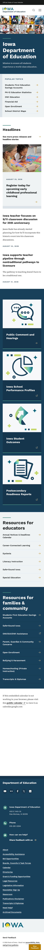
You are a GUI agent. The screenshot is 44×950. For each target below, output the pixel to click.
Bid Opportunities (11, 859)
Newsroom (7, 894)
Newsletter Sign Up (11, 890)
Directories (8, 872)
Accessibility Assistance (14, 854)
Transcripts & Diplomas (13, 903)
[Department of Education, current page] (8, 9)
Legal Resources (10, 881)
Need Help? (8, 908)
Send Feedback (9, 938)
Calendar (7, 868)
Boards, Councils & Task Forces (17, 863)
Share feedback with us (21, 840)
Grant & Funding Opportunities (16, 876)
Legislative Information (13, 885)
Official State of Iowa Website (13, 2)
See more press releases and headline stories (17, 138)
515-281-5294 (15, 826)
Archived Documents (12, 912)
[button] (35, 947)
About (5, 850)
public (15, 702)
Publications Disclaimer (13, 899)
